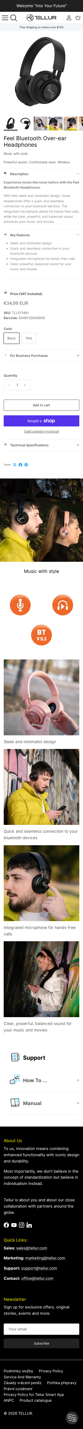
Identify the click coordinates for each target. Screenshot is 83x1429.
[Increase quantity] (26, 385)
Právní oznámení (18, 1389)
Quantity (10, 375)
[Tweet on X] (14, 464)
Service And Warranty (22, 1377)
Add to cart (41, 405)
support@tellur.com (39, 1268)
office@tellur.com (37, 1278)
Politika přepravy (62, 1383)
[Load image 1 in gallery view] (41, 72)
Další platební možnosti (41, 431)
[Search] (15, 18)
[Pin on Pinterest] (26, 464)
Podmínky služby (18, 1371)
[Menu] (5, 18)
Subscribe (41, 1343)
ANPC (9, 1400)
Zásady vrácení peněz (23, 1383)
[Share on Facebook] (20, 464)
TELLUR (25, 1413)
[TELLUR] (41, 17)
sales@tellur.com (31, 1248)
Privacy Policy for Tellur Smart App (34, 1394)
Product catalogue (36, 1400)
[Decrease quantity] (8, 385)
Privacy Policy (51, 1371)
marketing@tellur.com (45, 1258)
